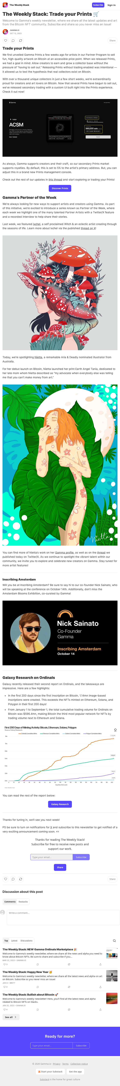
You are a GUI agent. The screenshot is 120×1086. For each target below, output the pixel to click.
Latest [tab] (14, 940)
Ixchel (36, 224)
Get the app (75, 1071)
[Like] (5, 40)
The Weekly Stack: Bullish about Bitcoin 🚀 (30, 994)
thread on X (88, 228)
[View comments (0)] (13, 40)
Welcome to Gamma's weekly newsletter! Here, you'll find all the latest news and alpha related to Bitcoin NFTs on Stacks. (48, 1000)
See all (9, 1017)
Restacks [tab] (23, 901)
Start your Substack (51, 1071)
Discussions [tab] (26, 940)
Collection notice (79, 1063)
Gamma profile (64, 552)
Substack (44, 1079)
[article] (60, 957)
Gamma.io (14, 30)
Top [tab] (6, 940)
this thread (55, 179)
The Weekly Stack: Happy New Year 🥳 (27, 972)
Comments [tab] (9, 901)
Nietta (38, 357)
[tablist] (16, 902)
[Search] (114, 941)
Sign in (112, 5)
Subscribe (98, 5)
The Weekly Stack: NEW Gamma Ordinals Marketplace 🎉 (39, 949)
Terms (65, 1063)
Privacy (56, 1063)
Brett (12, 983)
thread (101, 552)
